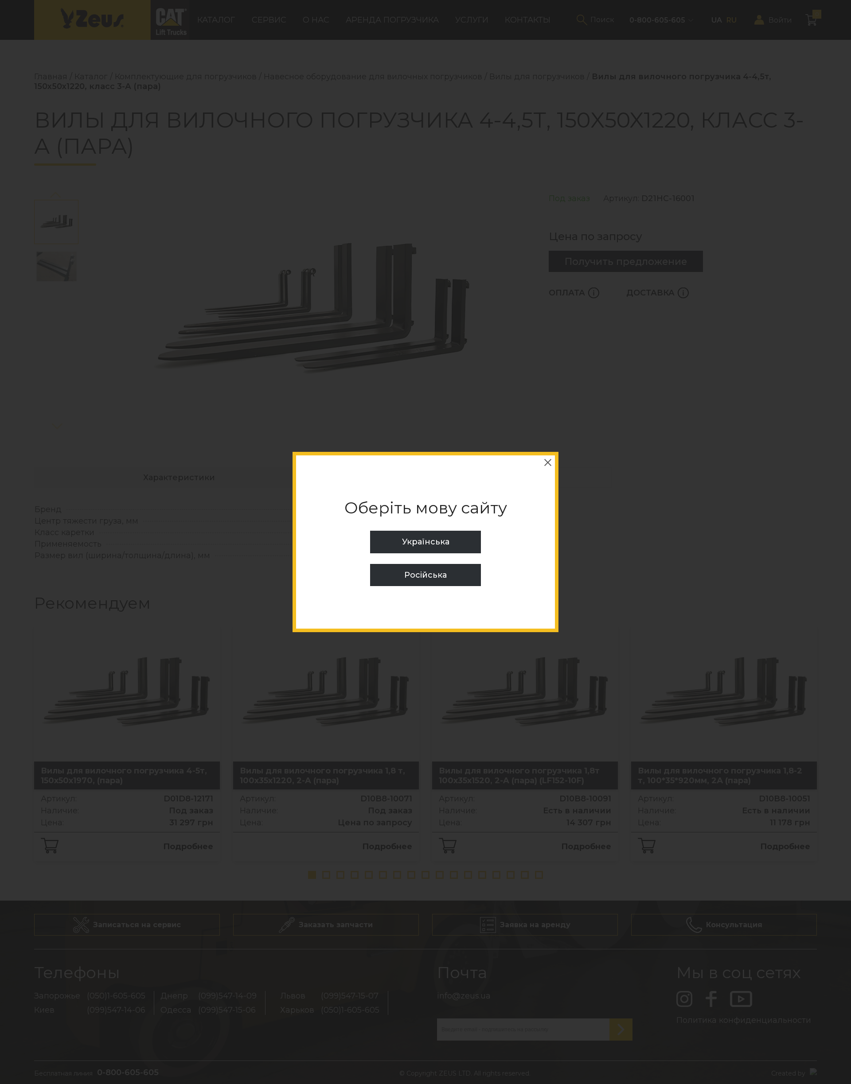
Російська (425, 575)
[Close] (548, 462)
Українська (425, 542)
